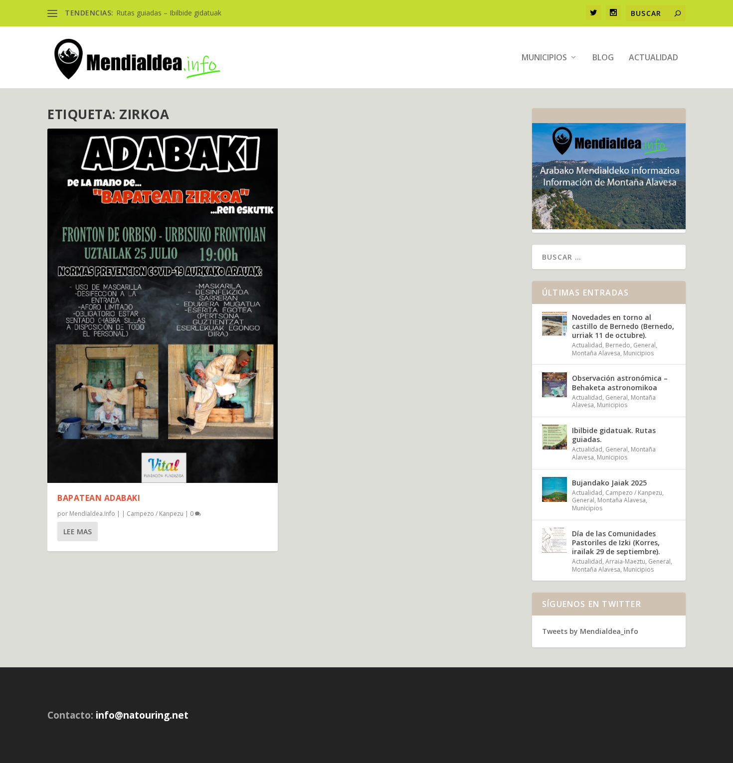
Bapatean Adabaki (98, 497)
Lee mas (77, 531)
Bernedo (617, 345)
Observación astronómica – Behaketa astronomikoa (620, 382)
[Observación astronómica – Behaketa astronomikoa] (554, 384)
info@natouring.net (142, 715)
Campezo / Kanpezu (155, 513)
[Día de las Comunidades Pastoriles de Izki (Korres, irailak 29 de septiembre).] (554, 540)
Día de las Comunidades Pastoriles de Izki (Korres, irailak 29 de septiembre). (616, 542)
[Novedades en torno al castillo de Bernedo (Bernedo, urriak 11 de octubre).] (554, 323)
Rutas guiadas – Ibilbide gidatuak (168, 12)
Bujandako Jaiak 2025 (609, 482)
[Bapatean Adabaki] (162, 306)
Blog (603, 58)
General (644, 345)
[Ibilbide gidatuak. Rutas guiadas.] (554, 437)
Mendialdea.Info (92, 513)
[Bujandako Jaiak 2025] (554, 489)
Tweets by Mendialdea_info (590, 631)
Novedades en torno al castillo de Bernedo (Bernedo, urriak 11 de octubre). (623, 326)
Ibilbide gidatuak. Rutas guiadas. (614, 435)
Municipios (544, 58)
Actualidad (653, 58)
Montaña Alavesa (596, 353)
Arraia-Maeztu (625, 561)
